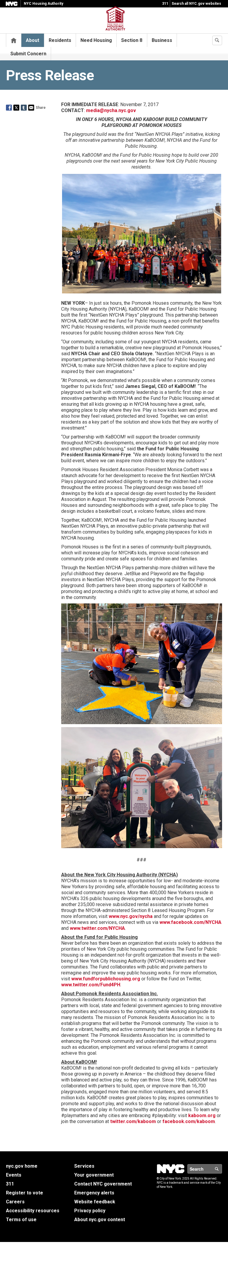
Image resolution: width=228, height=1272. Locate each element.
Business (162, 40)
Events (13, 1175)
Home (14, 40)
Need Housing (96, 40)
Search (221, 1169)
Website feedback (94, 1202)
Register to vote (24, 1193)
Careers (15, 1202)
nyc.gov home (21, 1166)
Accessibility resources (32, 1210)
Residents (60, 40)
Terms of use (21, 1219)
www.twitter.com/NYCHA (97, 928)
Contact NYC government (103, 1184)
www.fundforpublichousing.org (105, 979)
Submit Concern (28, 53)
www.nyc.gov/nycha (131, 916)
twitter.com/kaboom (133, 1121)
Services (84, 1166)
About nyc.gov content (99, 1219)
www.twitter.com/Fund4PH (90, 985)
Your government (94, 1175)
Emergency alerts (94, 1193)
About (32, 40)
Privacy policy (89, 1210)
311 (165, 3)
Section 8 (131, 40)
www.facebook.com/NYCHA (190, 922)
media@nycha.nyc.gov (111, 110)
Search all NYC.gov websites (196, 3)
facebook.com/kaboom (188, 1121)
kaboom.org (202, 1115)
